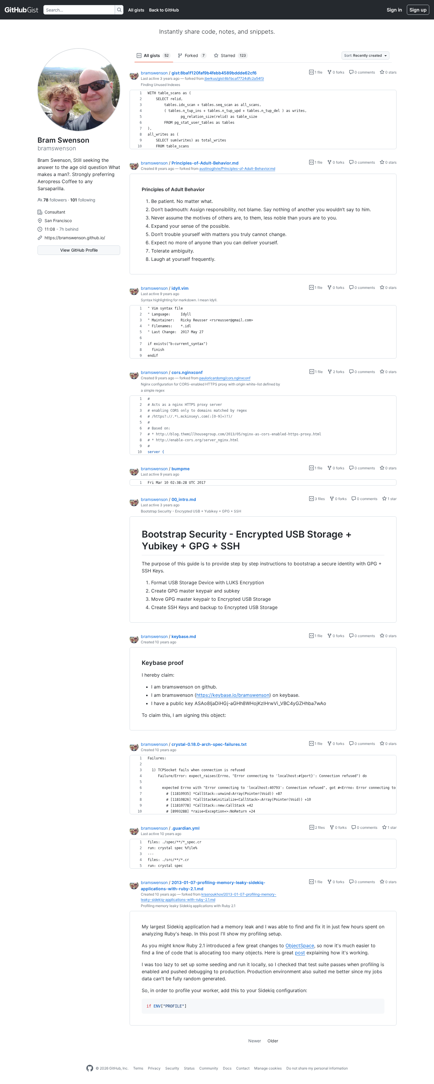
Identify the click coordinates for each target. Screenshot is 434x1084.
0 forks (338, 72)
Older (272, 1040)
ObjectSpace (299, 945)
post (300, 953)
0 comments (364, 72)
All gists (136, 9)
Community (208, 1068)
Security (172, 1068)
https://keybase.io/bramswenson (232, 695)
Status (189, 1068)
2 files (319, 827)
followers (55, 199)
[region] (263, 119)
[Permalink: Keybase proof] (137, 663)
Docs (227, 1068)
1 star (392, 499)
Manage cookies (268, 1068)
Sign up (418, 10)
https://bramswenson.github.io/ (75, 237)
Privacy (154, 1068)
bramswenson (154, 72)
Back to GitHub (164, 9)
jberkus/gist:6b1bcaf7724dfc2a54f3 (234, 78)
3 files (319, 499)
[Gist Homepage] (22, 9)
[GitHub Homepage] (89, 1068)
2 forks (338, 372)
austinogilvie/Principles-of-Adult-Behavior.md (237, 168)
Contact (242, 1068)
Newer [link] (254, 1040)
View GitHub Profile (79, 250)
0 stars (390, 72)
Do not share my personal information (317, 1068)
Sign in (394, 10)
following (82, 199)
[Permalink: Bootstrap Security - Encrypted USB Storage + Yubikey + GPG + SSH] (137, 540)
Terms (138, 1068)
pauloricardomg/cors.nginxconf (224, 378)
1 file (318, 72)
